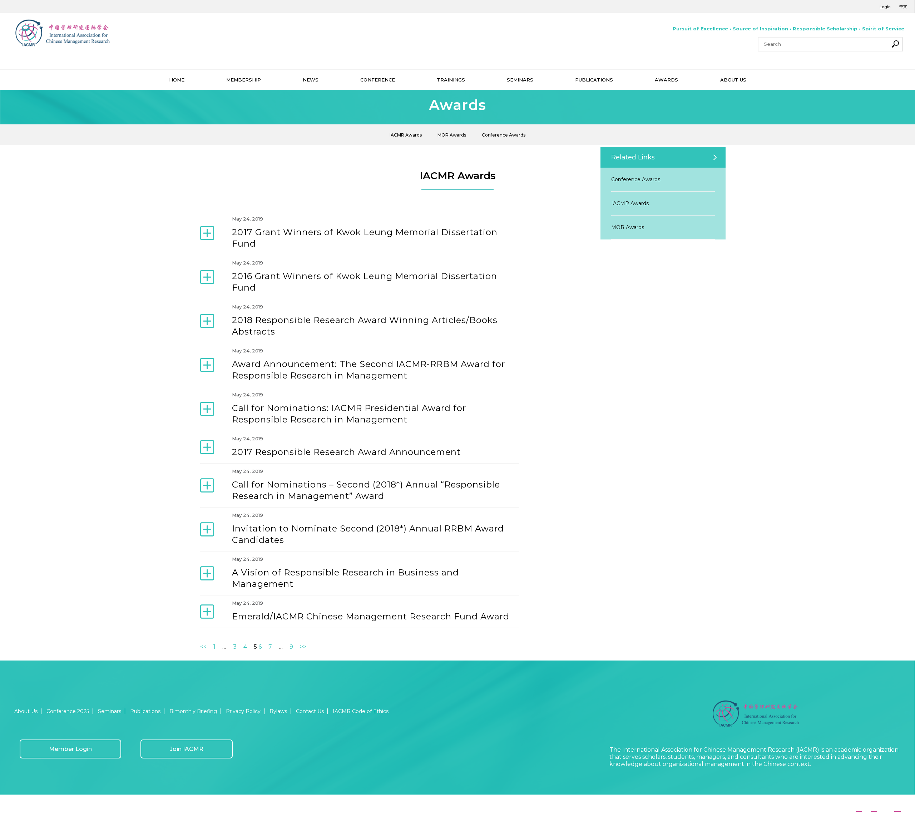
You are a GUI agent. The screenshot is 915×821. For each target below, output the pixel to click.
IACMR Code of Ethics (361, 711)
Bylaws (278, 711)
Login (885, 6)
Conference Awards (503, 135)
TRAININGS (451, 80)
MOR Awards (451, 135)
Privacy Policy (243, 711)
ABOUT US (733, 80)
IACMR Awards (406, 135)
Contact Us (310, 711)
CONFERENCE (377, 80)
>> (303, 646)
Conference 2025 (67, 711)
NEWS (310, 80)
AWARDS (666, 80)
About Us (26, 711)
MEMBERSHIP (243, 80)
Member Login (70, 749)
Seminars (109, 711)
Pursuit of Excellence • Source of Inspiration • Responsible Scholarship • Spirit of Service (788, 28)
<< (203, 646)
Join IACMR (186, 749)
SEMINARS (520, 80)
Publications (145, 711)
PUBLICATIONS (594, 80)
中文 (903, 6)
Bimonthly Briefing (193, 711)
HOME (176, 80)
